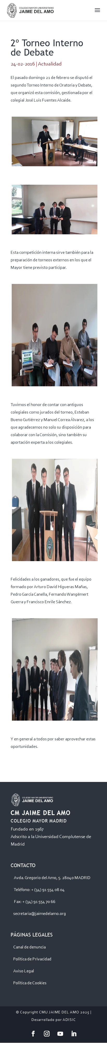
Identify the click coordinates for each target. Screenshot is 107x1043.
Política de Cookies (29, 983)
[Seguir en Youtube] (60, 1033)
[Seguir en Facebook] (33, 1033)
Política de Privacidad (32, 959)
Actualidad (50, 64)
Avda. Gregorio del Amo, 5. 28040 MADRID (52, 878)
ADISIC (69, 1020)
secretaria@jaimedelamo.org (39, 914)
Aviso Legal (23, 971)
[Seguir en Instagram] (46, 1033)
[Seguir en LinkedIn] (73, 1033)
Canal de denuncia (29, 947)
